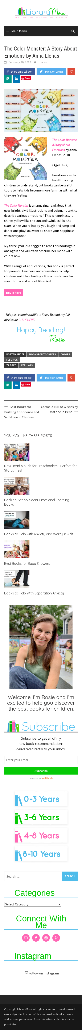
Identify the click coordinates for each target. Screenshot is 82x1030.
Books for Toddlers (42, 354)
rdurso (43, 62)
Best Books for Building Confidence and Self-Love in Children (21, 412)
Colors (65, 354)
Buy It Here (13, 293)
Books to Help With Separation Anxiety (34, 593)
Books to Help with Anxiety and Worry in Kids (38, 534)
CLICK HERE (26, 320)
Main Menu (19, 31)
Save (27, 78)
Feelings (12, 359)
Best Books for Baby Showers (27, 563)
